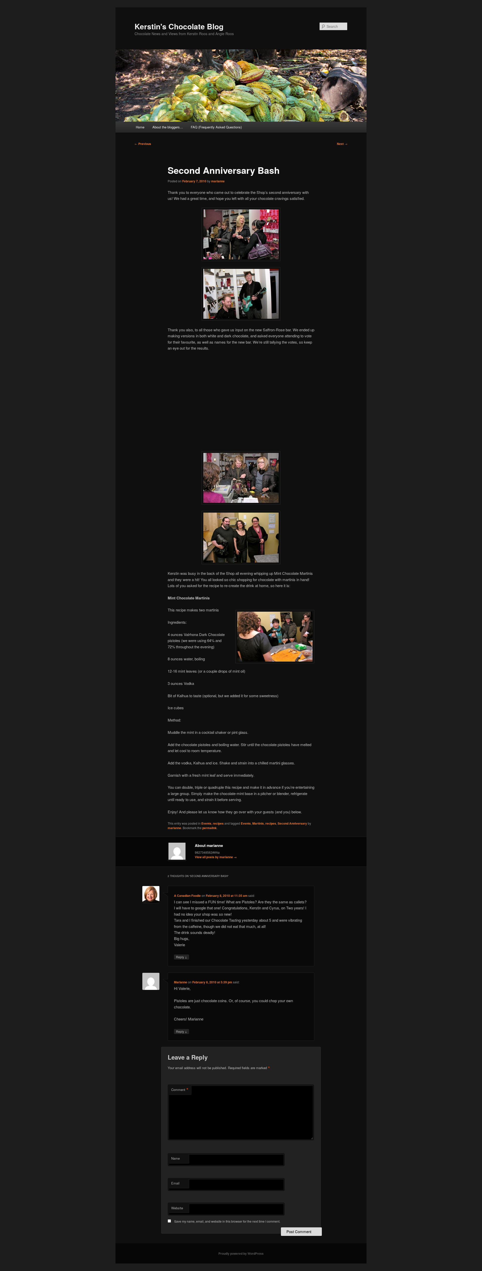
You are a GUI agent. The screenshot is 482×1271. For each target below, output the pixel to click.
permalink (209, 828)
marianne (218, 181)
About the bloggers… (167, 127)
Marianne (180, 982)
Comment (180, 1090)
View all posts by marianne (216, 857)
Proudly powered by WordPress (241, 1253)
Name (175, 1158)
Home (140, 127)
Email (175, 1183)
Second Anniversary (292, 823)
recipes (218, 823)
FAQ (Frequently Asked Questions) (216, 127)
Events (206, 823)
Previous (143, 143)
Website (177, 1208)
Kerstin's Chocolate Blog (179, 26)
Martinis (258, 823)
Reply (181, 957)
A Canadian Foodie (187, 895)
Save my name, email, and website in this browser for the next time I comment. (227, 1221)
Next (342, 143)
